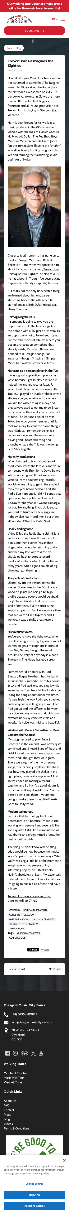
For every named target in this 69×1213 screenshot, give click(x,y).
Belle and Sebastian (35, 910)
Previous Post (16, 969)
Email (46, 949)
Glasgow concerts (28, 933)
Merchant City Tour (16, 1073)
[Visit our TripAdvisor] (24, 1053)
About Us (10, 1101)
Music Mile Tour (14, 1078)
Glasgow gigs (17, 937)
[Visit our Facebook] (7, 1053)
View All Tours (13, 1082)
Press (7, 1114)
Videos (8, 1124)
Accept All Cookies (34, 1205)
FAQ (6, 1105)
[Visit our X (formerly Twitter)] (33, 1053)
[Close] (64, 1160)
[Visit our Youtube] (41, 1053)
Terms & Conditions (16, 1128)
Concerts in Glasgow (21, 914)
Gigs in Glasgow (18, 919)
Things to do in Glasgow (23, 923)
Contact (9, 1110)
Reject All (34, 1194)
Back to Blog (14, 48)
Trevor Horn (16, 928)
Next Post (55, 969)
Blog (7, 1119)
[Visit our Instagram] (15, 1053)
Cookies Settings (34, 1183)
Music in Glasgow (44, 919)
